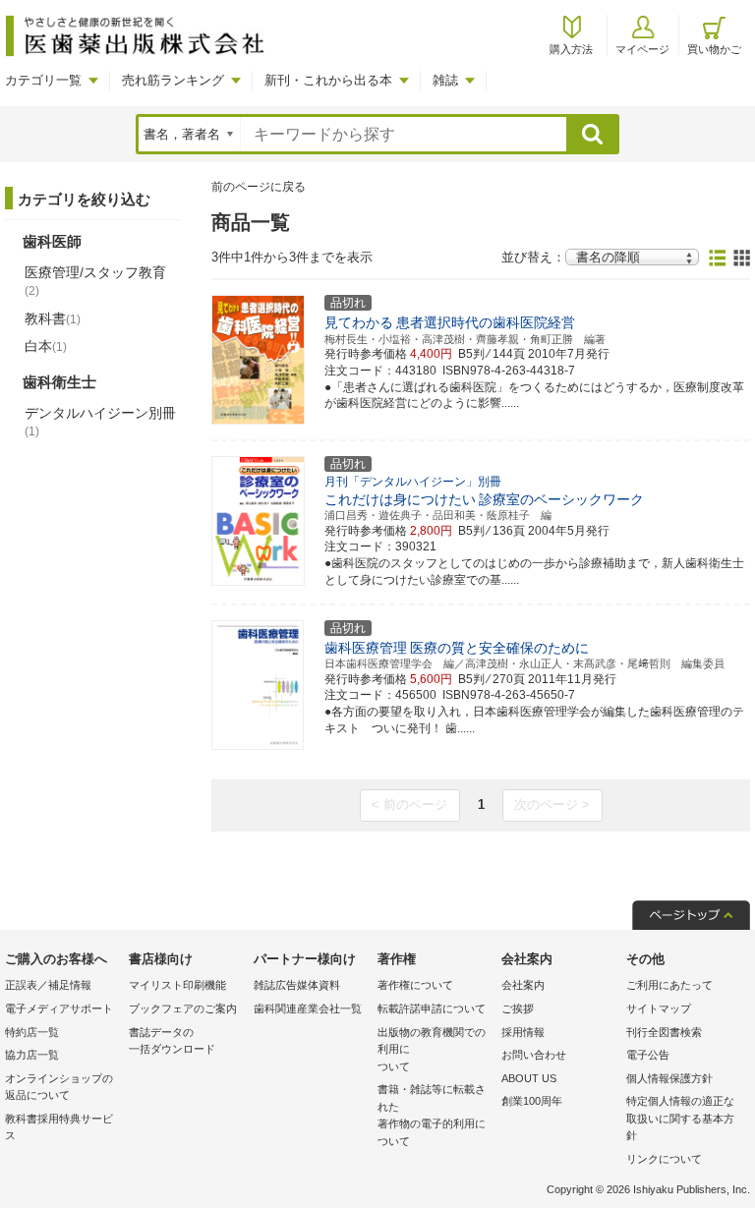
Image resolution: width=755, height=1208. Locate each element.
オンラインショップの (59, 1087)
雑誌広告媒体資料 (297, 985)
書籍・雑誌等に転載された (432, 1115)
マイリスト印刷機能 (177, 985)
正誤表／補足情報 (48, 985)
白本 (46, 346)
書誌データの (172, 1041)
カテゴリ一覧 (43, 80)
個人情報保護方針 (669, 1078)
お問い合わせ (533, 1055)
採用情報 (523, 1032)
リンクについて (664, 1159)
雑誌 (445, 80)
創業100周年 (531, 1101)
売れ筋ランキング (173, 80)
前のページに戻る (258, 187)
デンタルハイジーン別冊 (100, 421)
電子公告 (647, 1055)
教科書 (53, 318)
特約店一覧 (32, 1032)
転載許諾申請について (432, 1008)
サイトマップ (658, 1008)
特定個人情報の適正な (680, 1118)
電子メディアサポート (59, 1008)
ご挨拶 (517, 1008)
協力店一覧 (32, 1055)
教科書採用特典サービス (59, 1127)
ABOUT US (528, 1078)
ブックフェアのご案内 (183, 1008)
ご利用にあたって (669, 985)
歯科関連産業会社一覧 (308, 1008)
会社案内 (523, 985)
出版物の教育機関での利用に (432, 1049)
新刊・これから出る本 (328, 80)
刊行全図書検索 (664, 1032)
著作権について (415, 985)
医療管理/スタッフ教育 (95, 281)
